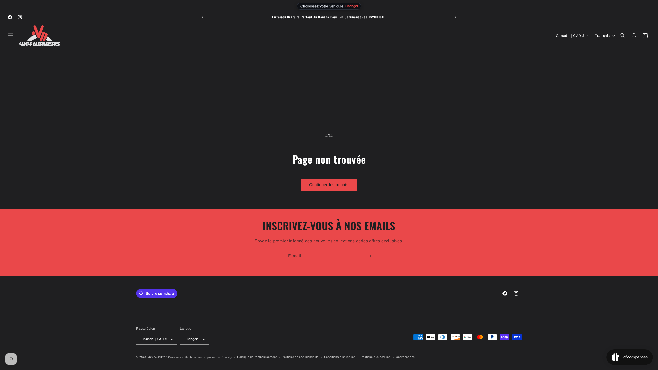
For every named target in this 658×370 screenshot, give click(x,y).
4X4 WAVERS (157, 357)
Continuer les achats (329, 184)
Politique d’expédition (375, 356)
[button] (10, 35)
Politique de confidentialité (300, 356)
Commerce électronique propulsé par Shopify (200, 357)
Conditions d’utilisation (340, 356)
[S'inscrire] (369, 256)
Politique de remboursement (257, 356)
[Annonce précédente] (202, 17)
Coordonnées (405, 356)
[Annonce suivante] (455, 17)
